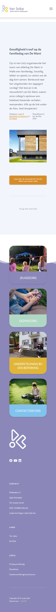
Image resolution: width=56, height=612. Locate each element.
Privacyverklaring (17, 564)
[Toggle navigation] (51, 8)
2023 (20, 114)
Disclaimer (14, 569)
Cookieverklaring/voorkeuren (22, 574)
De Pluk (12, 541)
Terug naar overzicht (28, 208)
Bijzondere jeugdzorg (18, 116)
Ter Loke (13, 536)
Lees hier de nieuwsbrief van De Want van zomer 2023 (28, 180)
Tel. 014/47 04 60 (16, 502)
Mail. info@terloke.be (18, 508)
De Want (13, 118)
